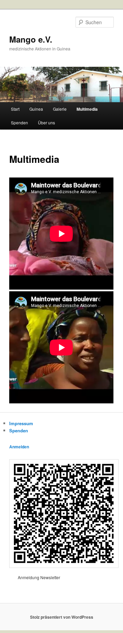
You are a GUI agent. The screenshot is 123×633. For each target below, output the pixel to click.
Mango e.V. (30, 39)
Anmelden (19, 447)
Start (15, 109)
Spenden (19, 122)
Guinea (36, 109)
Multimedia (87, 109)
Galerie (60, 109)
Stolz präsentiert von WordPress (61, 617)
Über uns (46, 122)
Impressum (21, 423)
